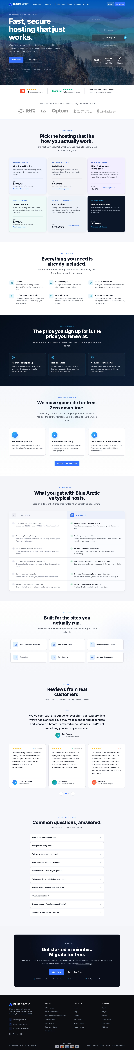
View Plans (16, 60)
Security (77, 4)
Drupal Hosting (50, 1019)
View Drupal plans (19, 227)
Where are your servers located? (46, 912)
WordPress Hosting (52, 1012)
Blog (75, 1012)
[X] (17, 1034)
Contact (76, 1015)
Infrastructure (106, 1019)
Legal (89, 1045)
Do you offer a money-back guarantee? (48, 887)
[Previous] (61, 794)
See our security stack (112, 564)
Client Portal (78, 1019)
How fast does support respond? (46, 862)
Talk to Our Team (75, 972)
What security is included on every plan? (49, 879)
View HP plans (108, 188)
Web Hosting (49, 1008)
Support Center (79, 1027)
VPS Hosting (49, 1023)
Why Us (86, 4)
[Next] (73, 794)
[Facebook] (10, 1034)
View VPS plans (73, 226)
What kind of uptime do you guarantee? (48, 871)
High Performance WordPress (55, 1015)
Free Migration (34, 60)
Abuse (108, 1045)
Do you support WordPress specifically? (49, 904)
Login (110, 4)
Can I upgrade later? (40, 896)
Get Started (120, 4)
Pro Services (60, 4)
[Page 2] (68, 793)
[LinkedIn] (13, 1034)
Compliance (106, 1023)
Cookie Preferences (118, 1045)
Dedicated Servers (51, 1027)
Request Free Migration (67, 463)
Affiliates (105, 1027)
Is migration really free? (42, 846)
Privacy (95, 1045)
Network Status (79, 1023)
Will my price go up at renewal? (45, 854)
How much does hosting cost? (44, 837)
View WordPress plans (21, 189)
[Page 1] (65, 793)
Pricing (69, 4)
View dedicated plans (99, 227)
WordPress (37, 4)
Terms (102, 1045)
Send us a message (84, 964)
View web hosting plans (60, 189)
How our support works (86, 541)
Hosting (48, 4)
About (104, 1008)
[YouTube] (21, 1034)
